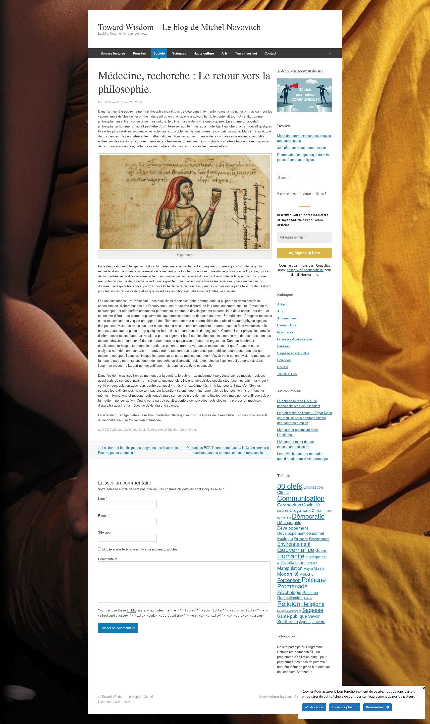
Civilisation (313, 487)
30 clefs (289, 485)
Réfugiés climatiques (289, 611)
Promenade (292, 586)
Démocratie (308, 515)
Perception (289, 580)
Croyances (300, 510)
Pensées (139, 53)
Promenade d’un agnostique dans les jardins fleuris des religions (303, 157)
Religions (312, 603)
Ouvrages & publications (295, 339)
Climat (283, 492)
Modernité (288, 573)
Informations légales (275, 696)
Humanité (290, 555)
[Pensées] (330, 53)
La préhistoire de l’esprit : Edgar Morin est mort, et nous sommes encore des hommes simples (304, 417)
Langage (312, 563)
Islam (300, 562)
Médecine (171, 429)
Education (301, 538)
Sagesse (312, 609)
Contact (270, 53)
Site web (104, 532)
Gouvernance (295, 549)
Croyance (283, 511)
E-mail (103, 515)
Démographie (289, 522)
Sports (305, 621)
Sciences (179, 53)
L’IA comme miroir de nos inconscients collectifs (295, 444)
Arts (224, 53)
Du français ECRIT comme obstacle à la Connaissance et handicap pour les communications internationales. (228, 450)
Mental (319, 568)
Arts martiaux (287, 318)
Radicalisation (290, 598)
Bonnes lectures (113, 53)
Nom (102, 498)
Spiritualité (287, 621)
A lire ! (282, 304)
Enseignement (319, 538)
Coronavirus (188, 429)
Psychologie (289, 592)
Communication (300, 498)
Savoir (314, 616)
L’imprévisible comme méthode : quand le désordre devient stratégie (302, 456)
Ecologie (285, 538)
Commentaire (107, 558)
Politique (314, 579)
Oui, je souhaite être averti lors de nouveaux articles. (139, 549)
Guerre (321, 550)
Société (159, 53)
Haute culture (204, 53)
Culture (317, 510)
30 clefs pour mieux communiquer (301, 147)
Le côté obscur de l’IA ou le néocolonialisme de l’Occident (298, 403)
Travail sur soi (246, 53)
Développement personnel (300, 533)
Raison (308, 598)
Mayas (308, 568)
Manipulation (290, 568)
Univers (318, 621)
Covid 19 (311, 504)
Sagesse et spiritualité (293, 353)
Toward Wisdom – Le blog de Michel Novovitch (179, 26)
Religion (288, 603)
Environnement (294, 543)
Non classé (285, 332)
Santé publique (292, 616)
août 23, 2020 (107, 429)
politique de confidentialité (305, 269)
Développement (292, 528)
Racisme (310, 592)
